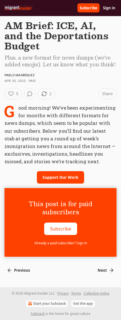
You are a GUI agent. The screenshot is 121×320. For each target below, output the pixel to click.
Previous (22, 270)
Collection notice (96, 293)
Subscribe (88, 7)
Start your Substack (49, 303)
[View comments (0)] (29, 93)
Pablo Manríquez (20, 75)
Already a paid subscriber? (60, 243)
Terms (76, 293)
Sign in (109, 7)
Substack (38, 313)
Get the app (83, 303)
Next (102, 270)
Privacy (63, 293)
